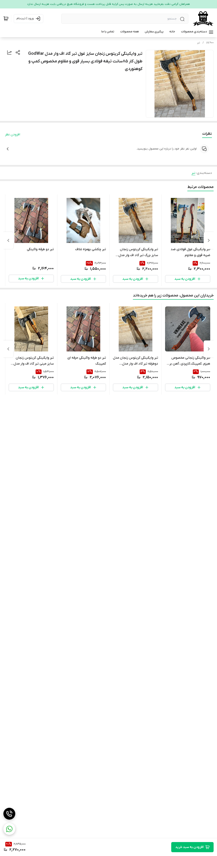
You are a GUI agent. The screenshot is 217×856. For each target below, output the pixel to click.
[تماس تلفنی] (9, 814)
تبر (198, 42)
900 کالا (210, 42)
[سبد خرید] (5, 18)
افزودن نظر (12, 134)
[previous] (209, 240)
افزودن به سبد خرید (189, 847)
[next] (8, 240)
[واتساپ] (9, 829)
